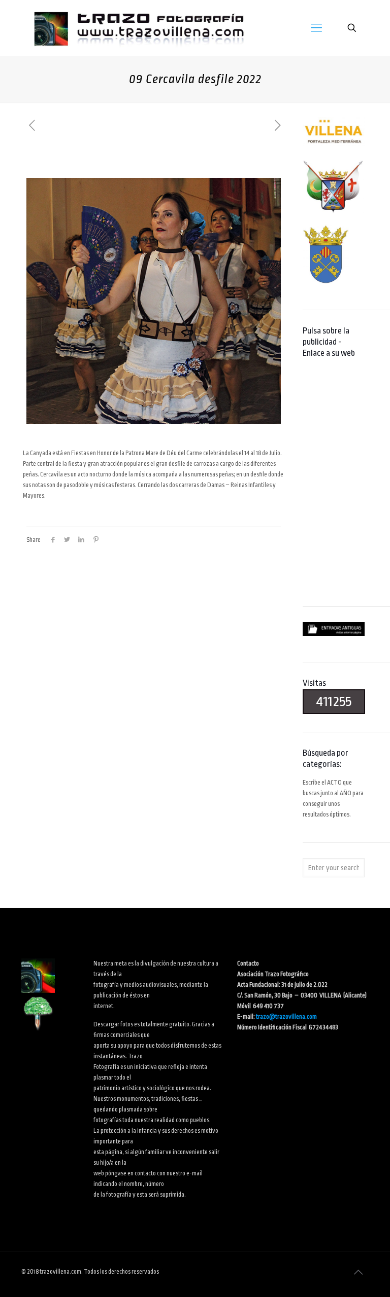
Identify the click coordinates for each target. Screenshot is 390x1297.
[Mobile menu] (316, 27)
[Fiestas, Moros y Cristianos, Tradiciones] (138, 28)
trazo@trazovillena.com (286, 1016)
